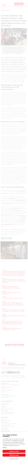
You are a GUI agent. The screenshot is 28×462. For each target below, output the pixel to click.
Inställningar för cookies (14, 458)
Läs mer (4, 447)
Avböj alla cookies (14, 455)
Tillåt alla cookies (14, 451)
